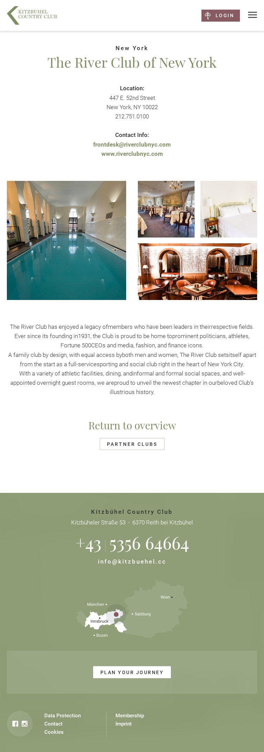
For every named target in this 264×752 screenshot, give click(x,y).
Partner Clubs (132, 444)
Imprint (124, 724)
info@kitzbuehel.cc (132, 561)
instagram (24, 723)
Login (225, 15)
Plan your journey (132, 672)
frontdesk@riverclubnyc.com (132, 144)
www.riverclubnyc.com (132, 153)
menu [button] (252, 15)
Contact (53, 724)
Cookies (54, 732)
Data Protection (62, 716)
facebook (15, 723)
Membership (130, 716)
